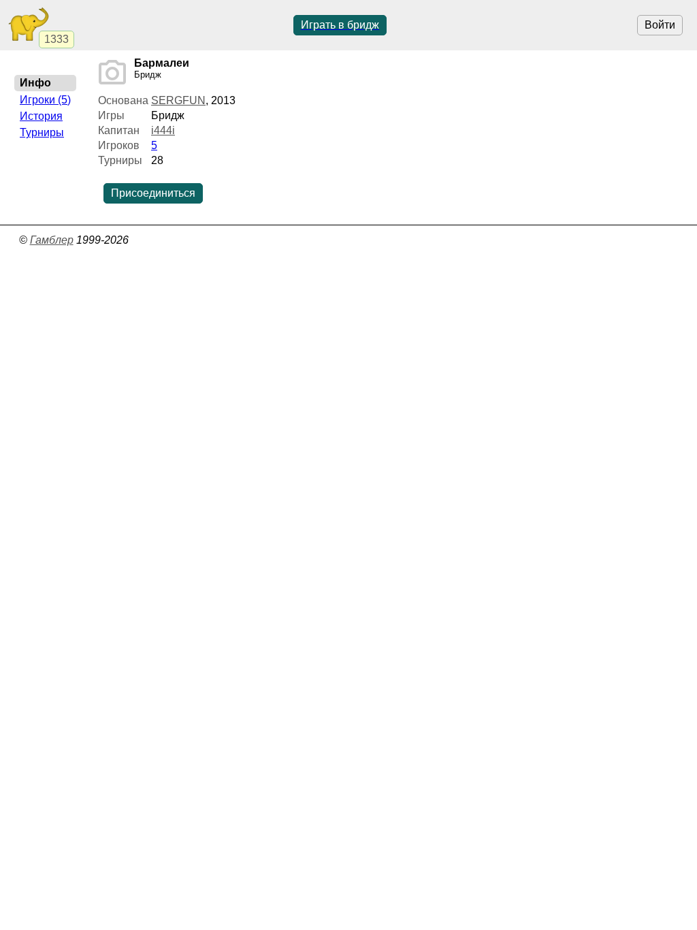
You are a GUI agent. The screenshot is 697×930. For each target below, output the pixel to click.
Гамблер (52, 240)
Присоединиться (153, 193)
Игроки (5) (45, 100)
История (41, 116)
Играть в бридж (340, 25)
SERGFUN (178, 100)
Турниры (42, 132)
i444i (163, 130)
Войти (660, 25)
